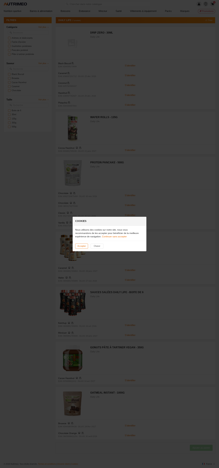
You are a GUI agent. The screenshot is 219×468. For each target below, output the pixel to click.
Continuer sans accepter (114, 236)
